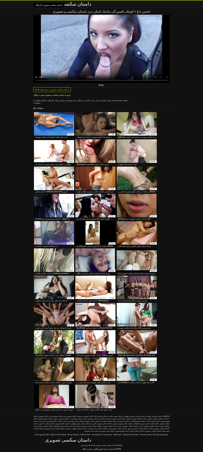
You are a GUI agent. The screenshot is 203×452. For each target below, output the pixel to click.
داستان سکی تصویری (107, 431)
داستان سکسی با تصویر (47, 424)
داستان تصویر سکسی (115, 416)
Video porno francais (130, 435)
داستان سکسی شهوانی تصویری (76, 428)
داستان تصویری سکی (90, 419)
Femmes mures (146, 435)
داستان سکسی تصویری (103, 445)
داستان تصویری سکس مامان (153, 419)
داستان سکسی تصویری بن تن (149, 426)
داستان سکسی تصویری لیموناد (64, 426)
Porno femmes (73, 435)
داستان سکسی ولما (137, 431)
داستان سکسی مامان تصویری (54, 428)
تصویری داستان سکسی (143, 416)
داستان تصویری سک (56, 416)
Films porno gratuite (160, 435)
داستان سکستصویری (63, 424)
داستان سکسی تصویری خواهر (108, 426)
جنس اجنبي (84, 445)
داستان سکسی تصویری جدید (128, 426)
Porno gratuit (97, 435)
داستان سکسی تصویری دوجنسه (86, 426)
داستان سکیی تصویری (91, 431)
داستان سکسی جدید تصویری (98, 428)
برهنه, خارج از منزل (103, 100)
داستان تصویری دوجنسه (85, 416)
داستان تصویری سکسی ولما (132, 419)
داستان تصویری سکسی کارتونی (110, 419)
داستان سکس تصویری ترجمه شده (50, 421)
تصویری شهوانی (129, 416)
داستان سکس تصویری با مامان (73, 421)
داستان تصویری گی (153, 421)
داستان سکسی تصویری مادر (43, 426)
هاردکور (50, 100)
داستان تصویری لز (76, 419)
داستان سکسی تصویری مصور (138, 428)
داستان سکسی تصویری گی (117, 428)
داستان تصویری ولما (46, 419)
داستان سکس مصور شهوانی (80, 424)
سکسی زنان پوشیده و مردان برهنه (68, 100)
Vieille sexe (117, 435)
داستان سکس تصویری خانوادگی (144, 424)
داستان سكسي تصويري (109, 421)
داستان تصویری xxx (100, 416)
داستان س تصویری (124, 421)
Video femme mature (58, 435)
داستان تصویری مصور (61, 419)
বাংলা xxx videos (117, 445)
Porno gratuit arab (42, 435)
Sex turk (92, 445)
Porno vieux (107, 435)
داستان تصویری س (70, 416)
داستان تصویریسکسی (138, 421)
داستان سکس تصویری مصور (123, 424)
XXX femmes (85, 435)
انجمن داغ (143, 11)
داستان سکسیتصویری (122, 431)
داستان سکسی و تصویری (39, 101)
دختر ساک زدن (89, 100)
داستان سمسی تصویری (92, 421)
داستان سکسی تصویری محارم (159, 428)
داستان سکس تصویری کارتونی (101, 424)
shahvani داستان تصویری (161, 416)
